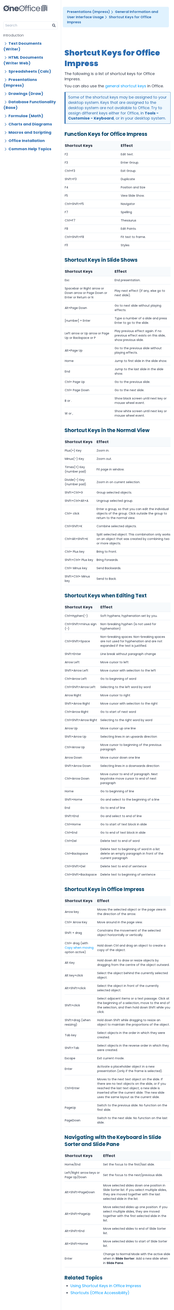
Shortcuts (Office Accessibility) (99, 1292)
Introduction (13, 35)
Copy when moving (79, 948)
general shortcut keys (125, 86)
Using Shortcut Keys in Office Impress (105, 1285)
